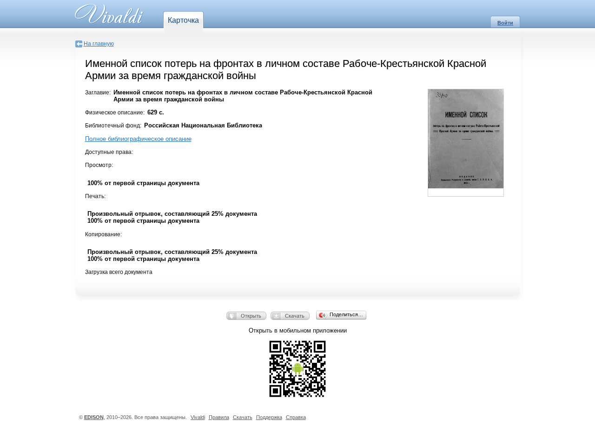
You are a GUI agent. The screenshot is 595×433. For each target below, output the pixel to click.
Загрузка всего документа (118, 272)
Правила (219, 417)
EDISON (94, 417)
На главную (99, 43)
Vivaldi (198, 417)
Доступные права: (109, 152)
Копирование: (103, 234)
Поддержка (269, 417)
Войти (505, 23)
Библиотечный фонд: (113, 125)
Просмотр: (99, 165)
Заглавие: (98, 92)
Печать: (95, 196)
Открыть (251, 316)
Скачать (294, 316)
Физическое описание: (115, 112)
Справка (296, 417)
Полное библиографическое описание (138, 138)
